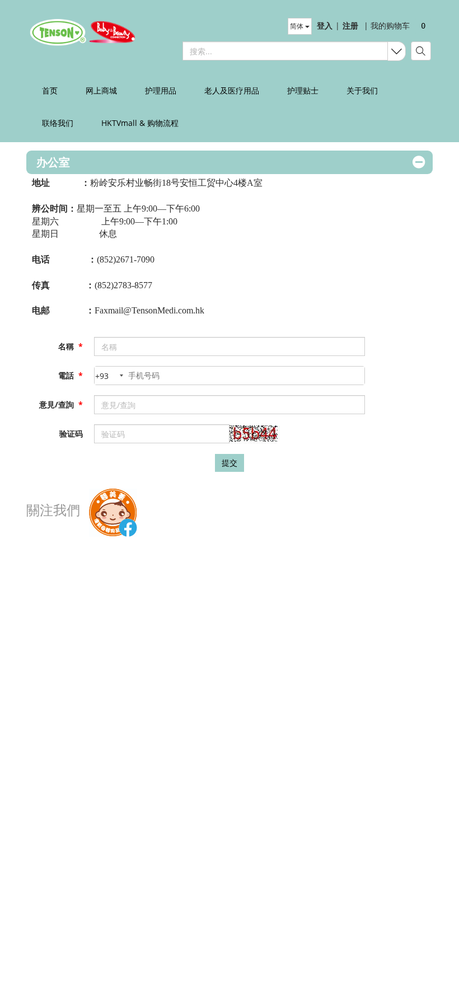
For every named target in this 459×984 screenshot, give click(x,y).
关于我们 (362, 90)
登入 (324, 25)
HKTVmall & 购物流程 (140, 123)
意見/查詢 (61, 404)
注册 (350, 25)
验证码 (71, 433)
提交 (229, 462)
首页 (50, 90)
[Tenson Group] (78, 32)
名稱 (70, 346)
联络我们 (57, 123)
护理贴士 (303, 90)
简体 (297, 26)
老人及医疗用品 (231, 90)
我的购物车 (387, 25)
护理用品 (160, 90)
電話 (70, 375)
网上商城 (101, 90)
